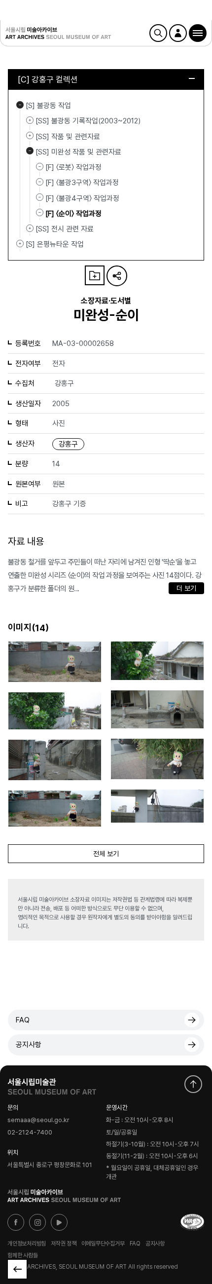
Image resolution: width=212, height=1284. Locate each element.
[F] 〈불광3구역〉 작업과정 (82, 182)
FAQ (23, 1020)
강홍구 (68, 444)
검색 (158, 33)
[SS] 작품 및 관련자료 (30, 135)
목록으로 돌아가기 (17, 1269)
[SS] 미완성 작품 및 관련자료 (30, 151)
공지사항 (28, 1044)
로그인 (178, 33)
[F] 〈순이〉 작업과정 (73, 213)
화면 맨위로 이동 (193, 1084)
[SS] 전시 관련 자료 (30, 228)
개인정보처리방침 (26, 1243)
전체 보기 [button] (106, 854)
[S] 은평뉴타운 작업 (20, 243)
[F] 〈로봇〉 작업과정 (73, 167)
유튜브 (59, 1222)
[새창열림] (51, 1084)
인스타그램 (37, 1222)
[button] (198, 33)
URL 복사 (116, 275)
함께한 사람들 (22, 1255)
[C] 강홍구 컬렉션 (48, 79)
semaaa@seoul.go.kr (38, 1120)
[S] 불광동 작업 (20, 104)
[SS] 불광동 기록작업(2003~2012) (30, 119)
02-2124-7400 (29, 1132)
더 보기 (186, 588)
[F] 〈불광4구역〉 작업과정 (82, 197)
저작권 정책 (63, 1243)
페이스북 (16, 1222)
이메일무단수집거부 (103, 1243)
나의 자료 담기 (95, 275)
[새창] (192, 1222)
